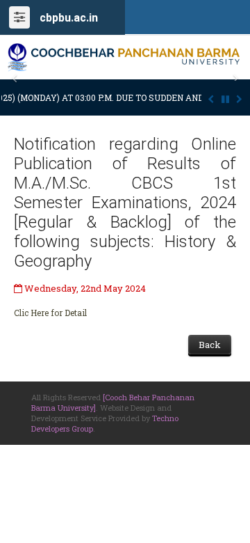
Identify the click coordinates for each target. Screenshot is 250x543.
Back (210, 344)
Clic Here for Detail (50, 312)
